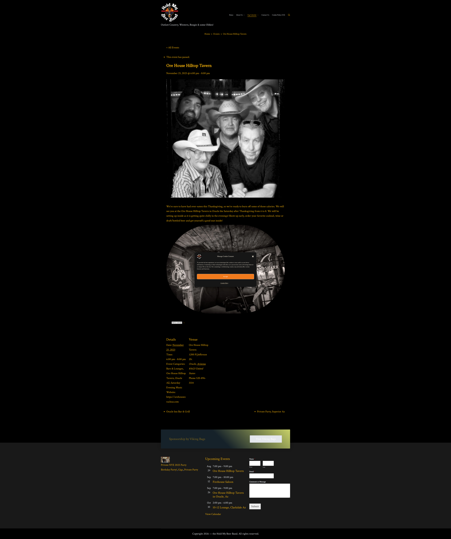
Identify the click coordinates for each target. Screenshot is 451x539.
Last (264, 467)
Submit (255, 506)
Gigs (180, 469)
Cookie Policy (224, 283)
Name (252, 459)
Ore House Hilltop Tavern (228, 471)
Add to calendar (177, 323)
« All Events (172, 47)
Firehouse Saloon (223, 482)
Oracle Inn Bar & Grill (178, 411)
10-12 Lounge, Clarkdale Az (229, 507)
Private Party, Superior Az (271, 411)
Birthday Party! (169, 469)
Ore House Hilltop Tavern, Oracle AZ (176, 378)
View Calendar (213, 514)
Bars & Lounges (174, 368)
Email (252, 471)
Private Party (191, 469)
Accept (225, 276)
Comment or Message (257, 482)
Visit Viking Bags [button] (266, 439)
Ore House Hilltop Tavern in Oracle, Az (228, 495)
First (250, 467)
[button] (253, 256)
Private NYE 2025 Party (173, 465)
